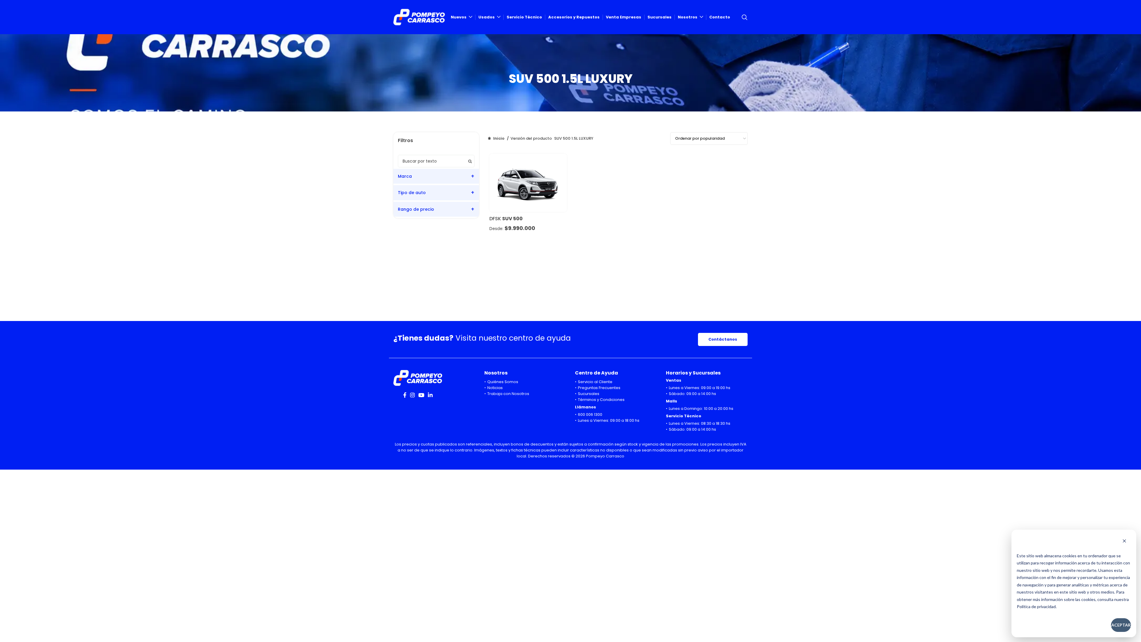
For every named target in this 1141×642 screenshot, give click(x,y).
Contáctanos (722, 339)
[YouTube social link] (421, 395)
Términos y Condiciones (601, 399)
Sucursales (588, 393)
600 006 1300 (590, 414)
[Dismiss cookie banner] (1124, 541)
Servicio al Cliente (595, 382)
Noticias (495, 388)
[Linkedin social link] (430, 395)
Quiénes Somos (502, 382)
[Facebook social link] (404, 395)
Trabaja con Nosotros (508, 393)
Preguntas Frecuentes (599, 388)
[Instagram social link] (412, 395)
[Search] (745, 17)
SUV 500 (512, 218)
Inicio (498, 138)
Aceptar (1121, 624)
